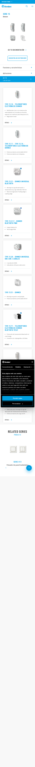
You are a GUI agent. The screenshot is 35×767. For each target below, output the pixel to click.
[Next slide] (29, 468)
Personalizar (16, 403)
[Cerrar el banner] (32, 362)
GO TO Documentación (16, 50)
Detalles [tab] (18, 367)
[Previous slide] (6, 468)
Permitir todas (17, 398)
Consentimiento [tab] (7, 367)
